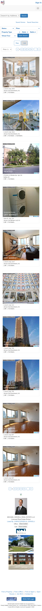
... (35, 49)
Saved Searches (32, 22)
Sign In (38, 3)
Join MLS (20, 594)
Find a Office (18, 592)
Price (18, 28)
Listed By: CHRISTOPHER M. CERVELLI (21, 521)
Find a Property (7, 592)
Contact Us (29, 594)
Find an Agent (30, 592)
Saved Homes (20, 22)
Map (17, 43)
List (24, 43)
